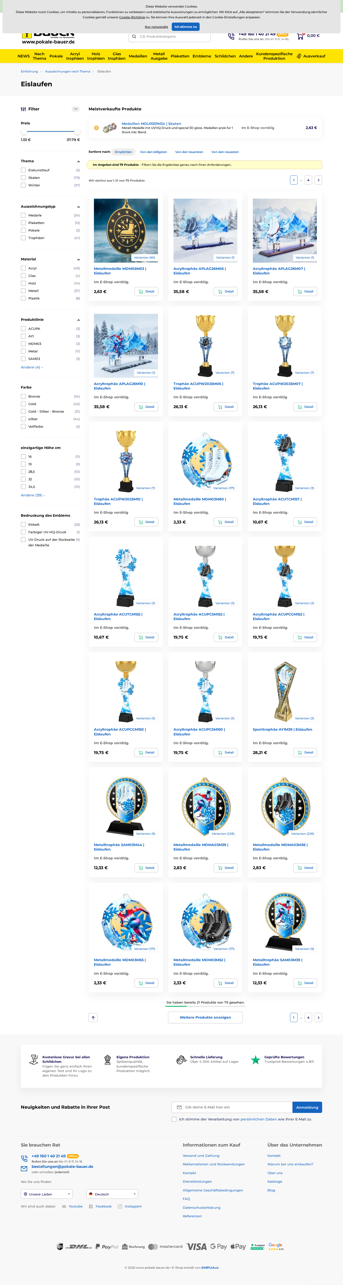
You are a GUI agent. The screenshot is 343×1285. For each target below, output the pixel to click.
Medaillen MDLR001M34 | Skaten (151, 123)
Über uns (275, 1173)
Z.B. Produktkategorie (158, 36)
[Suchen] (134, 36)
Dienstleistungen (197, 1181)
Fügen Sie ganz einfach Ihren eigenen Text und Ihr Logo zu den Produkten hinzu (67, 1070)
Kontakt (189, 1173)
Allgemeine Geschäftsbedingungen (213, 1190)
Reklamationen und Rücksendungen (214, 1164)
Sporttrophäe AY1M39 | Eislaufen (282, 729)
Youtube (76, 1206)
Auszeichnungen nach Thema (67, 71)
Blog (271, 1190)
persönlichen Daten (259, 1119)
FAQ (186, 1199)
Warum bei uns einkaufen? (290, 1164)
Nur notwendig (156, 27)
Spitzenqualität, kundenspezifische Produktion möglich (133, 1066)
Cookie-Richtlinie (132, 17)
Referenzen (192, 1216)
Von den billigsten (153, 152)
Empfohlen (123, 152)
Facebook (104, 1206)
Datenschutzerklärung (201, 1207)
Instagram (133, 1206)
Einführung (29, 71)
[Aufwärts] (93, 1017)
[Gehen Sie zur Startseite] (50, 36)
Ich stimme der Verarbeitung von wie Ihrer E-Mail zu (245, 1119)
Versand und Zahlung (201, 1156)
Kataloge (274, 1181)
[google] (277, 1246)
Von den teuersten (189, 152)
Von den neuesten (225, 152)
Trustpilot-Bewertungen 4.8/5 (289, 1062)
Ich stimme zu (186, 27)
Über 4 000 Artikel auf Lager (214, 1062)
